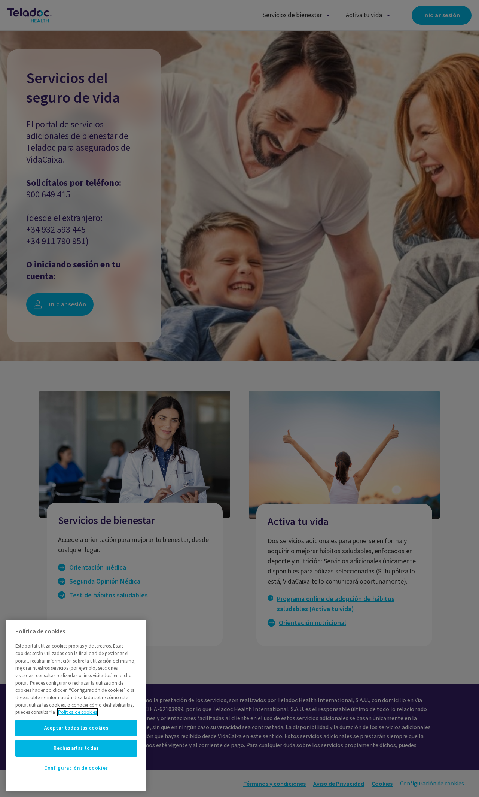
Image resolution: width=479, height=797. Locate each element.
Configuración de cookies (76, 768)
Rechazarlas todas (76, 748)
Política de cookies (77, 712)
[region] (76, 705)
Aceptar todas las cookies (76, 728)
